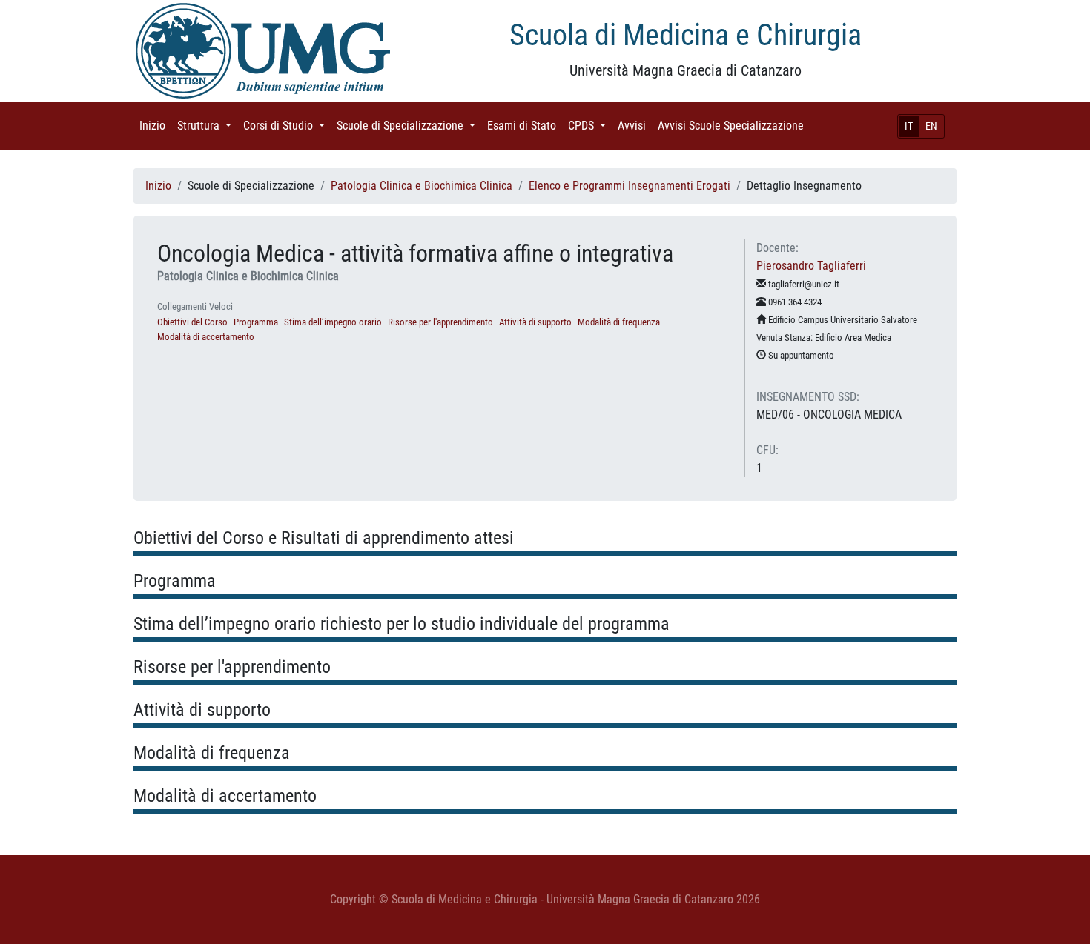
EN (931, 126)
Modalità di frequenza (619, 322)
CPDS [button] (590, 126)
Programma (256, 322)
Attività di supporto (535, 322)
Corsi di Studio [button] (287, 126)
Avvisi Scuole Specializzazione (734, 126)
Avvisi (635, 126)
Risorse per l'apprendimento (440, 322)
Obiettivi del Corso (192, 322)
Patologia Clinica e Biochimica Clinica (421, 186)
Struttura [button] (207, 126)
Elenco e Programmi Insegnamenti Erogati (629, 186)
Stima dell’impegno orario (333, 322)
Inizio (155, 126)
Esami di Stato (524, 126)
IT (909, 126)
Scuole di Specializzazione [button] (409, 126)
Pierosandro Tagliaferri (811, 266)
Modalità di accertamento (205, 336)
